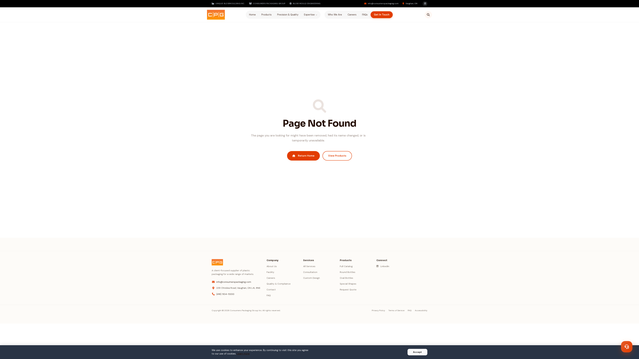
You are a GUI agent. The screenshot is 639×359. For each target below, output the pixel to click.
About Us (272, 266)
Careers (352, 14)
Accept (417, 352)
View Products (337, 155)
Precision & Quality (287, 14)
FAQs (365, 14)
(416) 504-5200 (225, 294)
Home (252, 14)
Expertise (309, 14)
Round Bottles (347, 272)
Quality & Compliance (279, 283)
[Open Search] (428, 14)
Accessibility (421, 310)
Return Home (306, 155)
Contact (271, 289)
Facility (270, 272)
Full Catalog (346, 266)
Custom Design (311, 278)
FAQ (269, 295)
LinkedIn (384, 266)
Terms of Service (396, 310)
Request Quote (348, 289)
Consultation (310, 272)
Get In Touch (381, 14)
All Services (309, 266)
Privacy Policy (378, 310)
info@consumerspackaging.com (233, 282)
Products (266, 14)
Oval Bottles (346, 278)
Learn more (243, 353)
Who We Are (335, 14)
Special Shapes (348, 283)
